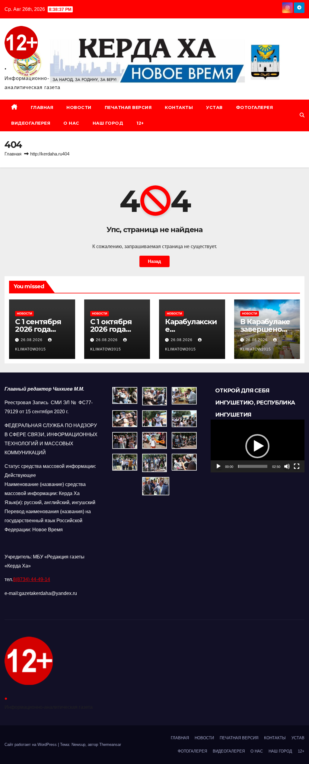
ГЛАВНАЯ (42, 107)
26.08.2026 (32, 340)
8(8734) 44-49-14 (31, 579)
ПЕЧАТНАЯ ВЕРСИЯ (128, 107)
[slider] (252, 466)
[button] (302, 115)
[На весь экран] (297, 466)
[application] (257, 446)
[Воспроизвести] (218, 466)
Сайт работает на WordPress (31, 744)
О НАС (71, 123)
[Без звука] (287, 466)
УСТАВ (214, 107)
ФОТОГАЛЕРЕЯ (254, 107)
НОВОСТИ (78, 107)
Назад (154, 261)
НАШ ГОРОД (108, 123)
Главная (13, 153)
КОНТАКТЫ (179, 107)
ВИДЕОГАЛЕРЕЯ (30, 123)
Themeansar (110, 744)
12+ (140, 123)
